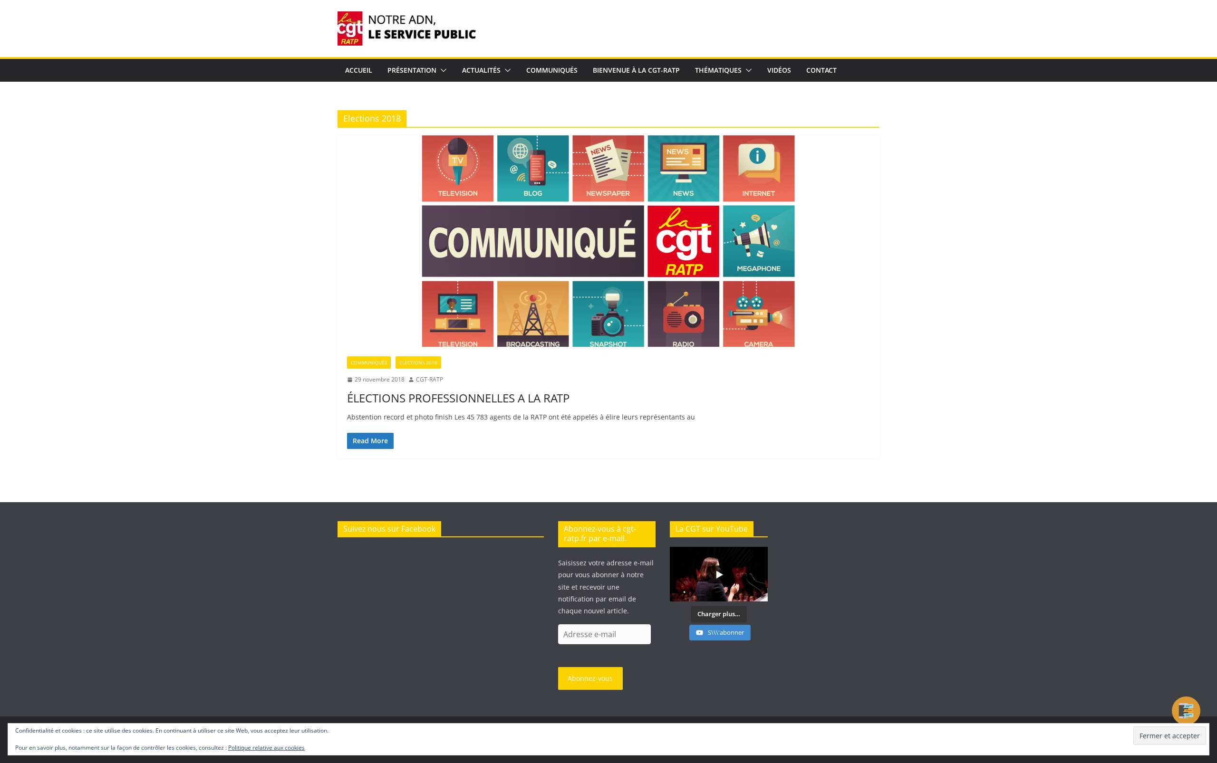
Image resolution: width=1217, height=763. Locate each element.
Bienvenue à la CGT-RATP (636, 70)
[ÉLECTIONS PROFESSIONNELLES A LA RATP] (608, 241)
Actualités (481, 70)
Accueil (358, 70)
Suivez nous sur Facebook (389, 529)
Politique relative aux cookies (266, 748)
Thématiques (718, 70)
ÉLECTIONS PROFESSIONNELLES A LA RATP (458, 398)
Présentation (411, 70)
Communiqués (552, 70)
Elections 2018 (418, 362)
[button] (441, 70)
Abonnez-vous (590, 678)
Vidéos (779, 70)
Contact (821, 70)
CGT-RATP (429, 379)
